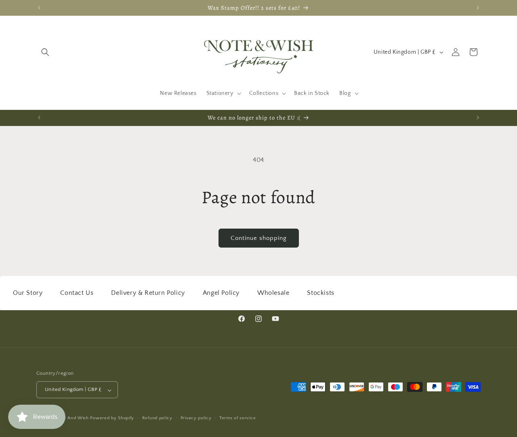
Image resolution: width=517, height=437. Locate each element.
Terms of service (237, 418)
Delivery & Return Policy (148, 292)
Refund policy (157, 418)
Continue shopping (259, 238)
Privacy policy (196, 418)
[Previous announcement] (39, 7)
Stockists (320, 292)
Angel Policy (221, 292)
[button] (45, 52)
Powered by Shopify (112, 418)
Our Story (27, 292)
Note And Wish (73, 418)
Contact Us (76, 292)
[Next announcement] (478, 7)
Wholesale (273, 292)
